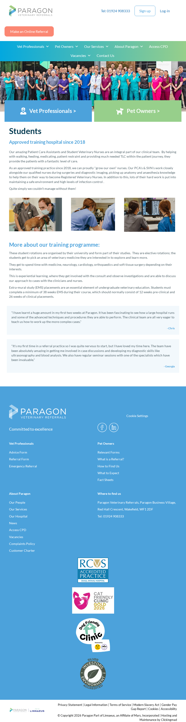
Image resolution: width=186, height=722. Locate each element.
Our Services (94, 46)
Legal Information (95, 705)
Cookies (153, 709)
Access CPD (158, 46)
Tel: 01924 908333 (111, 516)
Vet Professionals (30, 46)
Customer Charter (22, 550)
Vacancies (78, 55)
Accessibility (169, 709)
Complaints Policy (22, 544)
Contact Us (105, 55)
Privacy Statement (70, 705)
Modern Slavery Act (146, 705)
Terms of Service (120, 705)
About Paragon (126, 46)
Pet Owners (64, 46)
